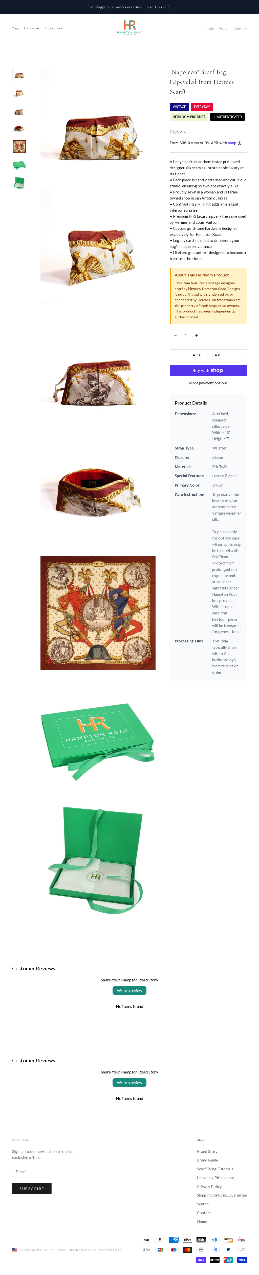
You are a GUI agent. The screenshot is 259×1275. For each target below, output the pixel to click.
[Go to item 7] (19, 183)
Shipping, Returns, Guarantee (222, 1195)
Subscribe (32, 1188)
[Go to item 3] (19, 110)
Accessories (53, 28)
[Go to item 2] (19, 92)
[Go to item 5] (19, 147)
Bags (15, 28)
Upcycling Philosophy (215, 1177)
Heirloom (31, 28)
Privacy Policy (209, 1186)
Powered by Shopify (110, 1249)
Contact (204, 1212)
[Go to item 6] (19, 165)
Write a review (129, 990)
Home (202, 1221)
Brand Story (207, 1151)
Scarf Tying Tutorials (215, 1169)
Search (203, 1204)
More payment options (208, 383)
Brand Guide (207, 1160)
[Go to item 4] (19, 129)
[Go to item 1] (19, 74)
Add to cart (208, 355)
